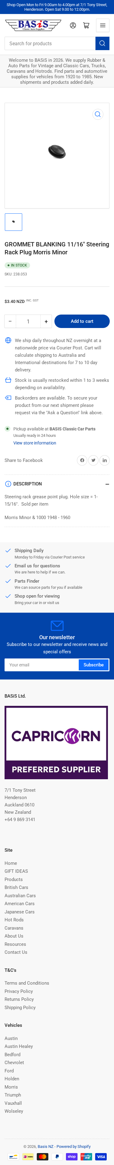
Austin (11, 1038)
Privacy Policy (19, 991)
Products (14, 879)
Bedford (12, 1054)
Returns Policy (19, 999)
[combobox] (57, 43)
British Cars (16, 887)
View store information (34, 443)
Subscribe (94, 665)
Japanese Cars (20, 912)
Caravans (14, 928)
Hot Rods (14, 920)
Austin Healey (19, 1046)
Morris (11, 1087)
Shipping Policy (20, 1007)
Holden (12, 1079)
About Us (14, 936)
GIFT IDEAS (16, 871)
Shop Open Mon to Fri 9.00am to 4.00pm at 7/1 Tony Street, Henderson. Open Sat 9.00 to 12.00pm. (57, 7)
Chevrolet (14, 1062)
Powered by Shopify (74, 1146)
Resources (15, 944)
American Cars (20, 903)
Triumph (13, 1095)
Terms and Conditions (27, 983)
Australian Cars (20, 895)
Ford (9, 1071)
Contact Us (16, 952)
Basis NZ (46, 1146)
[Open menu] (102, 25)
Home (11, 863)
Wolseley (14, 1111)
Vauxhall (13, 1103)
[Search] (102, 43)
